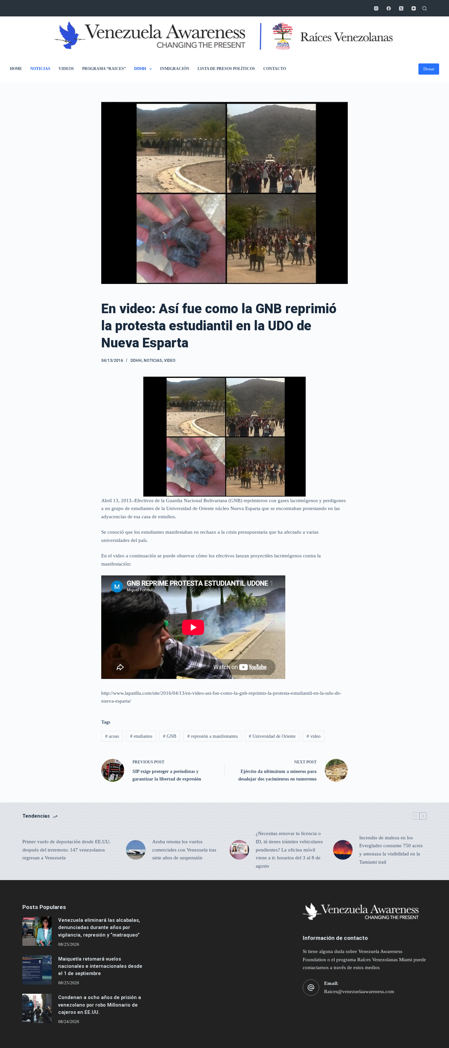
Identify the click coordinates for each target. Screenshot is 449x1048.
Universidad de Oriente (272, 736)
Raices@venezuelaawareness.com (359, 991)
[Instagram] (376, 8)
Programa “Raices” (104, 68)
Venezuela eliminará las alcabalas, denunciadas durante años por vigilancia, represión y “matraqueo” (99, 927)
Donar (428, 68)
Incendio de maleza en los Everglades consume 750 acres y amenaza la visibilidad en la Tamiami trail (391, 850)
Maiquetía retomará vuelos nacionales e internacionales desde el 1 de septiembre (100, 966)
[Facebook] (389, 8)
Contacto (274, 68)
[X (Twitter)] (401, 8)
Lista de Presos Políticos (226, 68)
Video (170, 360)
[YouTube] (414, 8)
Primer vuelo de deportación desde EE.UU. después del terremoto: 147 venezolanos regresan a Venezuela (66, 850)
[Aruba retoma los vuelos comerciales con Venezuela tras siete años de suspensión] (136, 850)
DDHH (140, 68)
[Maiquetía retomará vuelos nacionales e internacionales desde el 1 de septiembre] (37, 970)
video (313, 736)
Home (16, 68)
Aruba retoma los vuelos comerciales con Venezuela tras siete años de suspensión (184, 850)
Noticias (40, 68)
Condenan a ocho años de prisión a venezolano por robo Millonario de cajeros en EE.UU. (99, 1004)
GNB (169, 736)
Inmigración (174, 68)
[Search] (424, 8)
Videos (66, 68)
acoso (112, 736)
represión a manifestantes (212, 736)
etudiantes (141, 736)
